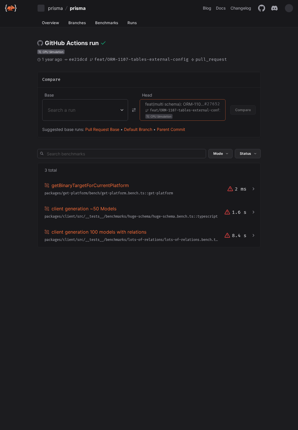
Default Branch (138, 129)
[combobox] (48, 110)
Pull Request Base (102, 129)
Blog (207, 8)
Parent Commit (171, 129)
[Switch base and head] (134, 110)
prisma (55, 8)
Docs (221, 8)
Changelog (240, 8)
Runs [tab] (132, 22)
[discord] (274, 8)
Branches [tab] (77, 22)
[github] (261, 8)
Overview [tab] (50, 22)
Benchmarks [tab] (106, 22)
